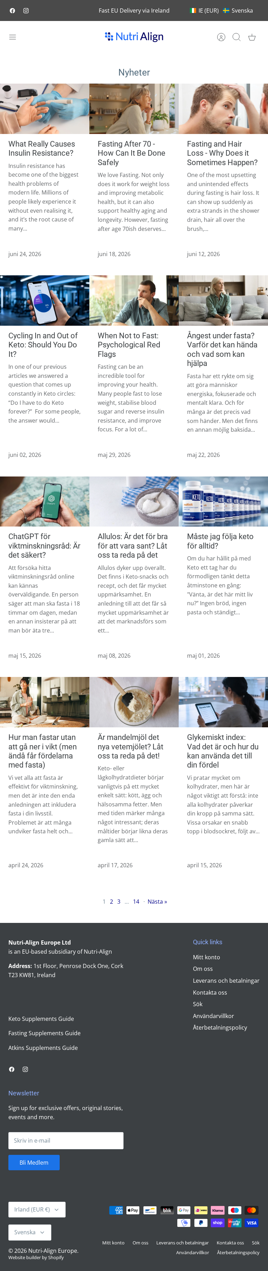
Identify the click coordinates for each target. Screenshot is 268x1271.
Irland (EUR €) (32, 1209)
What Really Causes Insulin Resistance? (41, 148)
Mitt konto (206, 957)
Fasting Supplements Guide (44, 1033)
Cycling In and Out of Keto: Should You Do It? (43, 345)
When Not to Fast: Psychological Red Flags (129, 345)
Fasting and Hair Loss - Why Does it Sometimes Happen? (222, 153)
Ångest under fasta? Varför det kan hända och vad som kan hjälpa (222, 349)
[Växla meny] (16, 37)
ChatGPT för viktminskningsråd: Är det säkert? (44, 545)
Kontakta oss (210, 992)
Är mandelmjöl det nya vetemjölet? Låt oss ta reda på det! (130, 746)
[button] (221, 10)
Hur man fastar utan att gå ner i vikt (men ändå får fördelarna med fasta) (42, 751)
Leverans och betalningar (226, 980)
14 (136, 901)
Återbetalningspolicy (220, 1027)
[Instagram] (26, 10)
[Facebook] (12, 10)
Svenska (25, 1232)
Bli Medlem (34, 1162)
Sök (197, 1004)
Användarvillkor (213, 1016)
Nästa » (157, 901)
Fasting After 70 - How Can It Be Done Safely (131, 153)
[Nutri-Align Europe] (134, 37)
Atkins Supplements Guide (43, 1048)
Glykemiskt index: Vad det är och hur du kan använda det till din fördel (223, 751)
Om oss (203, 969)
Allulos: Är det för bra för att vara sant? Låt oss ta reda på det (133, 545)
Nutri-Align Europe (52, 1251)
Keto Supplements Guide (41, 1019)
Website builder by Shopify (36, 1257)
